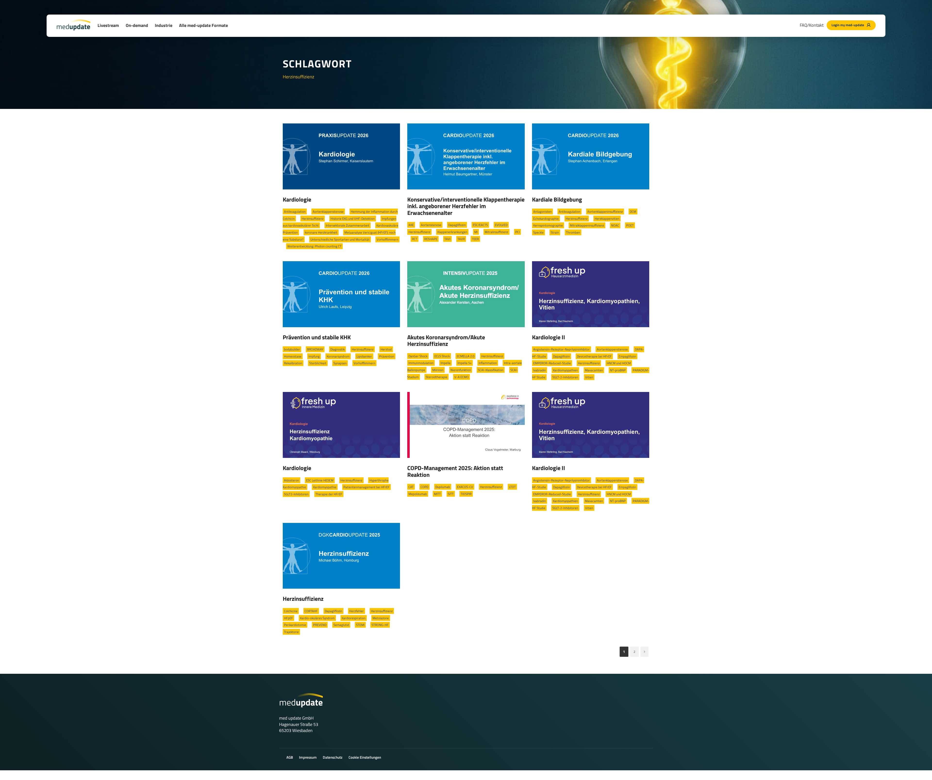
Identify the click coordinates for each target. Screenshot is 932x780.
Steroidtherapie (436, 376)
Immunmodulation (420, 362)
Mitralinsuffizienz (496, 231)
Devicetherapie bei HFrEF (594, 356)
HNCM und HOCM (619, 363)
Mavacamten (594, 370)
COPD (424, 486)
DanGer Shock (417, 356)
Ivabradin (539, 370)
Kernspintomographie (548, 225)
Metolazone (381, 618)
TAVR (461, 238)
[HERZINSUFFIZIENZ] (341, 555)
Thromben (573, 232)
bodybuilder (292, 349)
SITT (451, 493)
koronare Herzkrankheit (321, 232)
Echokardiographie (546, 218)
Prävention (386, 356)
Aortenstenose (431, 224)
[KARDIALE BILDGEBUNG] (590, 156)
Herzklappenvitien (607, 218)
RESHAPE (430, 238)
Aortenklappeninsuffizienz (605, 211)
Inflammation (488, 362)
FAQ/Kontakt (812, 25)
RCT (414, 238)
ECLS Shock (442, 356)
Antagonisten (542, 211)
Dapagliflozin (457, 224)
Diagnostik (337, 349)
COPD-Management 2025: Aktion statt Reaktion (455, 471)
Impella (445, 362)
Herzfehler (356, 611)
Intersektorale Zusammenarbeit (347, 225)
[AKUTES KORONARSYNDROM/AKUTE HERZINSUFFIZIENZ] (465, 294)
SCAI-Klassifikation (490, 369)
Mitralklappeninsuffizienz (587, 225)
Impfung (314, 356)
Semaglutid (341, 624)
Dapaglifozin (561, 356)
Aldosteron (291, 480)
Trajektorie (291, 631)
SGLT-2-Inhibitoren (565, 377)
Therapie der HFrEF (329, 494)
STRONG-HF (380, 624)
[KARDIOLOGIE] (341, 156)
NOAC (615, 225)
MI (476, 231)
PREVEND (319, 624)
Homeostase (292, 356)
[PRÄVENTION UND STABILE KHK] (341, 294)
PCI (517, 231)
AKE (411, 224)
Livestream (108, 25)
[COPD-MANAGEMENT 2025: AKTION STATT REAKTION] (465, 424)
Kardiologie (297, 199)
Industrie (163, 25)
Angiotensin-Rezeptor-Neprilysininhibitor (561, 349)
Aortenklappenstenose (328, 211)
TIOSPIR (466, 493)
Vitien (589, 377)
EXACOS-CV (465, 486)
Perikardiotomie (295, 624)
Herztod (386, 349)
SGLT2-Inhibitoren (296, 494)
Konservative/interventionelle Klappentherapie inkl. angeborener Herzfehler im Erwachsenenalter (465, 206)
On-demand (137, 25)
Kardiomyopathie (324, 487)
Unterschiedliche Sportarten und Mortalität (340, 239)
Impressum (308, 757)
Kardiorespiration (354, 618)
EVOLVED (501, 224)
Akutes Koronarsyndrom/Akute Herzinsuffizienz (446, 340)
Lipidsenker (364, 356)
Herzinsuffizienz (313, 218)
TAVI (447, 238)
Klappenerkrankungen (452, 231)
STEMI (360, 624)
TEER (475, 238)
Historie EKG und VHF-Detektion (353, 218)
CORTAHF (311, 611)
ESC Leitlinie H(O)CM (319, 480)
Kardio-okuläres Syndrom (317, 618)
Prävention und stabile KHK (317, 337)
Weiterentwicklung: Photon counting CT (314, 246)
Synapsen (340, 363)
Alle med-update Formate (203, 25)
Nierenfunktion (460, 369)
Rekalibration (293, 363)
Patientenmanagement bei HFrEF (366, 487)
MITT (437, 493)
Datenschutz (332, 757)
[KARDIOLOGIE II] (590, 294)
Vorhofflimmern (387, 239)
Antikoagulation (295, 211)
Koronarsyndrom (338, 356)
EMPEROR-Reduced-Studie (552, 363)
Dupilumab (442, 486)
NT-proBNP (618, 370)
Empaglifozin (627, 356)
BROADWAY (315, 349)
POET (630, 225)
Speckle (538, 232)
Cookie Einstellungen (365, 757)
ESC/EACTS (480, 224)
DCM (633, 211)
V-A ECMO (461, 376)
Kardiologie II (548, 337)
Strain (555, 232)
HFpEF (288, 618)
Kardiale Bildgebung (557, 199)
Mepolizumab (417, 493)
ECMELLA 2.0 (465, 356)
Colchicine (291, 611)
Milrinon (437, 369)
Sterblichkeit (317, 363)
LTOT (512, 486)
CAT (411, 486)
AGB (289, 757)
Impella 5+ (465, 362)
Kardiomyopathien (565, 370)
